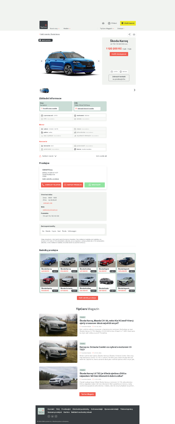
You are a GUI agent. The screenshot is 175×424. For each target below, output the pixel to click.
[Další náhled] (134, 90)
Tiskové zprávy (126, 409)
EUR (124, 49)
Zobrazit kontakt (119, 78)
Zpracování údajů (111, 409)
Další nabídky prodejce (50, 179)
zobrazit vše (47, 203)
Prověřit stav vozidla (50, 108)
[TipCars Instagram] (56, 416)
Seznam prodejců (55, 412)
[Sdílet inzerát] (129, 34)
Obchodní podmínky (80, 409)
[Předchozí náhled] (40, 90)
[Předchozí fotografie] (42, 61)
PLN (129, 49)
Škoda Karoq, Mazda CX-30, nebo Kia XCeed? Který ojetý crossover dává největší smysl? (107, 322)
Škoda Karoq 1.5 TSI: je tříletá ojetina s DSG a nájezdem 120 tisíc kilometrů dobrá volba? (103, 374)
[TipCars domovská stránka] (44, 25)
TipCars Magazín (87, 394)
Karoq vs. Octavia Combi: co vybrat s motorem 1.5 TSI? (105, 348)
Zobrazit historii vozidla (86, 108)
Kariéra (66, 412)
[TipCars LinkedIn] (52, 416)
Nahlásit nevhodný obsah (81, 412)
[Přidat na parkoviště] (134, 34)
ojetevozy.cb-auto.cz (50, 210)
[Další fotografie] (98, 61)
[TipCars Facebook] (49, 416)
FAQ (58, 409)
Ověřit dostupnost (119, 54)
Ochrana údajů (97, 409)
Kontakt (51, 409)
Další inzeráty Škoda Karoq (50, 34)
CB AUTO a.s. (47, 170)
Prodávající (66, 409)
